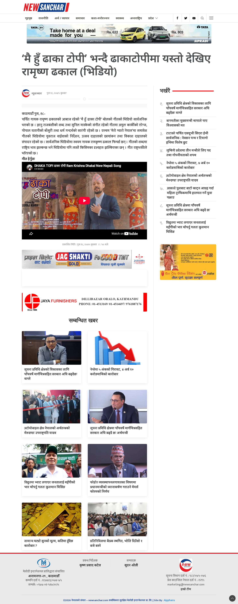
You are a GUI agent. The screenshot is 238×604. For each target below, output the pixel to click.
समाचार (80, 18)
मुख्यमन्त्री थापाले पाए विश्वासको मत (186, 122)
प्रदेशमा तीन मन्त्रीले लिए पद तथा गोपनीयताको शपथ (188, 152)
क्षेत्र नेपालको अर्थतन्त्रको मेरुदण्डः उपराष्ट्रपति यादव (189, 177)
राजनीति (43, 18)
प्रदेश (151, 18)
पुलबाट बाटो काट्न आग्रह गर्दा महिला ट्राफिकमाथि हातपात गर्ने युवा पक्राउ (190, 193)
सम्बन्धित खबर (83, 320)
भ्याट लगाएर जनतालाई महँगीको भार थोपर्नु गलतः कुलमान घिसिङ (187, 227)
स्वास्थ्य (120, 18)
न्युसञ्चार (37, 93)
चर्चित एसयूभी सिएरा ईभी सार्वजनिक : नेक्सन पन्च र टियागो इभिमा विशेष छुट (187, 138)
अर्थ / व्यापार (62, 18)
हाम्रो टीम (186, 589)
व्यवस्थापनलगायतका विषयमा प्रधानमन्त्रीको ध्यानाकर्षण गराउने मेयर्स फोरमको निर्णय (114, 487)
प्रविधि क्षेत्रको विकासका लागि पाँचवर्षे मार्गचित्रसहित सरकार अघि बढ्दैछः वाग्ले (50, 374)
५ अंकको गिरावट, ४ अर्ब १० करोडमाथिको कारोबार (188, 165)
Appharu (169, 600)
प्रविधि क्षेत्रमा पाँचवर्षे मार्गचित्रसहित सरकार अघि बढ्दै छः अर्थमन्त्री (188, 210)
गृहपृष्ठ (28, 18)
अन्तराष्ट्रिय (136, 18)
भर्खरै (165, 90)
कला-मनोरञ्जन (100, 18)
